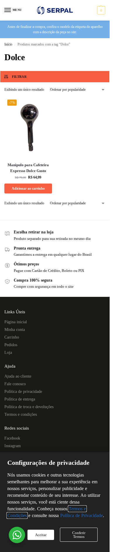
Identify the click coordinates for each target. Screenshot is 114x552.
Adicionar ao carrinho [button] (28, 188)
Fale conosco (15, 384)
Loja (8, 352)
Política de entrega (19, 399)
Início (8, 44)
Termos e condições (20, 414)
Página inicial (15, 322)
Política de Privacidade (81, 515)
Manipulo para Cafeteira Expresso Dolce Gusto (28, 168)
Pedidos (10, 345)
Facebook (12, 438)
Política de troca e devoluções (28, 407)
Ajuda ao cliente (17, 376)
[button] (100, 10)
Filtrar (19, 76)
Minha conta (14, 329)
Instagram (12, 446)
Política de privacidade (23, 391)
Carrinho (11, 337)
